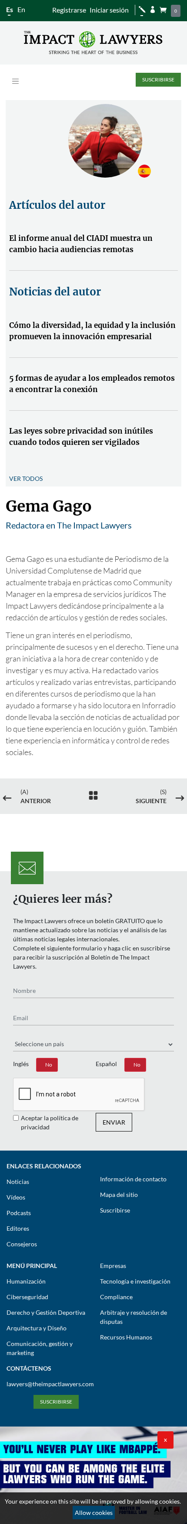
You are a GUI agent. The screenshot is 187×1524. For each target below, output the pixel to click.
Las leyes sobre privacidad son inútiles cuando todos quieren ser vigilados (81, 436)
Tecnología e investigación (135, 1281)
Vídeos (16, 1197)
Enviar (114, 1122)
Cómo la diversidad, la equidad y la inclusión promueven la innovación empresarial (92, 331)
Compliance (116, 1296)
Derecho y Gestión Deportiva (46, 1312)
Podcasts (19, 1212)
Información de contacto (133, 1179)
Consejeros (22, 1244)
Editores (18, 1228)
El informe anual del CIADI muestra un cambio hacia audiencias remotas (81, 243)
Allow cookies (94, 1512)
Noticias (18, 1181)
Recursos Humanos (126, 1337)
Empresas (113, 1265)
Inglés (21, 1063)
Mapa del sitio (119, 1194)
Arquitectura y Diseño (37, 1328)
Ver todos (26, 478)
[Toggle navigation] (15, 81)
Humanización (26, 1281)
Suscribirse (158, 79)
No (48, 1064)
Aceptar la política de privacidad (49, 1122)
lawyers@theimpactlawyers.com (50, 1384)
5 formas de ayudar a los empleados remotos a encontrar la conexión (92, 383)
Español (106, 1063)
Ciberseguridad (27, 1296)
